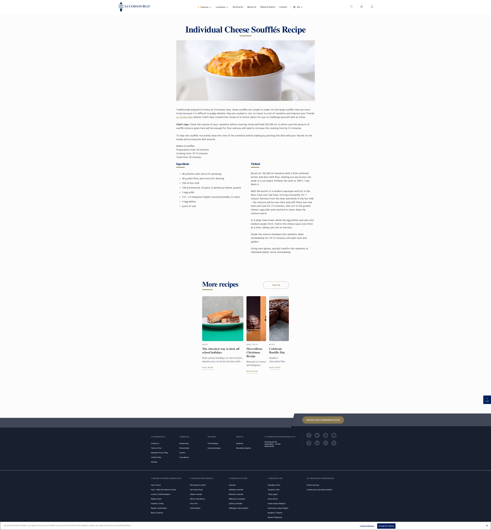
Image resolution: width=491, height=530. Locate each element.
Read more (208, 367)
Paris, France (156, 485)
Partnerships (184, 448)
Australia (232, 485)
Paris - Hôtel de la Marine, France (163, 489)
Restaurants (184, 443)
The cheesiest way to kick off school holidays (220, 350)
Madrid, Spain (156, 499)
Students (239, 443)
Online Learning (313, 485)
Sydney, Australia (235, 503)
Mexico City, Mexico (197, 499)
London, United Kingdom (160, 494)
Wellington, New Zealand (238, 508)
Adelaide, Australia (236, 489)
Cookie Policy (156, 457)
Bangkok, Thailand (275, 513)
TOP (487, 401)
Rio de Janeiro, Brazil (198, 485)
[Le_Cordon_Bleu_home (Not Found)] (134, 7)
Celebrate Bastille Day (277, 350)
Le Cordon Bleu (184, 117)
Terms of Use (156, 448)
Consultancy (184, 457)
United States (195, 508)
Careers (182, 452)
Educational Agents (243, 448)
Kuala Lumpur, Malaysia (276, 503)
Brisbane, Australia (236, 494)
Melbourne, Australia (237, 499)
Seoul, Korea (273, 499)
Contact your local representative (319, 489)
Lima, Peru (194, 503)
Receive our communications (323, 420)
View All (276, 285)
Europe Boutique (214, 448)
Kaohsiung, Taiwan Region (278, 508)
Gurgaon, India (273, 489)
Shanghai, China (274, 485)
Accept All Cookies (386, 526)
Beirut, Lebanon (157, 513)
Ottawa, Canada (196, 494)
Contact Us (155, 443)
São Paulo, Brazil (196, 489)
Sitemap (154, 462)
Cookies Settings (367, 526)
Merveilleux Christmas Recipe (254, 352)
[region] (245, 526)
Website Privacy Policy (159, 452)
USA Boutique (213, 443)
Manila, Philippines (275, 517)
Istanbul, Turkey (157, 503)
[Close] (487, 525)
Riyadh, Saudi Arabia (159, 508)
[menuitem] (351, 7)
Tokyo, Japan (273, 494)
